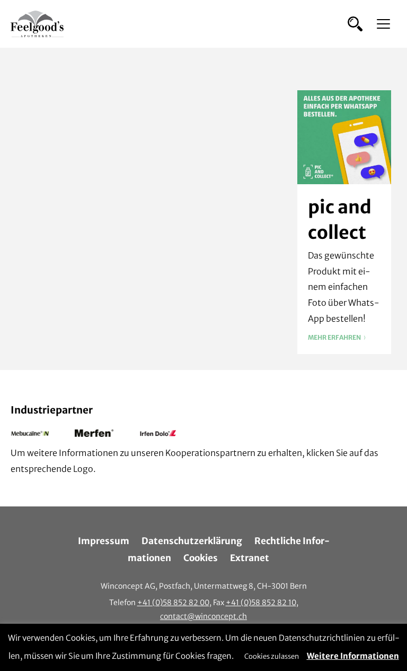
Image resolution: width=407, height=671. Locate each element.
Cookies (200, 558)
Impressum (103, 541)
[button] (355, 23)
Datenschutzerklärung (191, 541)
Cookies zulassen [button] (271, 656)
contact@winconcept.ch (203, 616)
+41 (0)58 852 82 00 (173, 602)
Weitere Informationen (353, 656)
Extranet (249, 558)
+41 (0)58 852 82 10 (261, 602)
